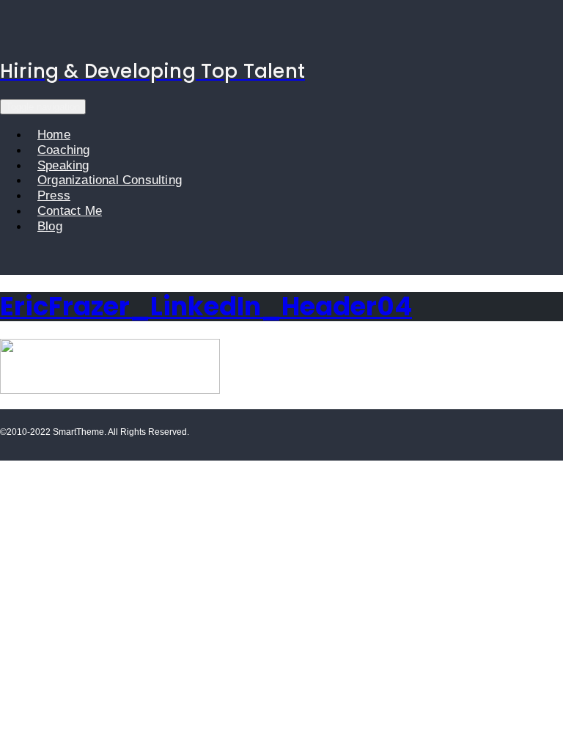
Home (53, 135)
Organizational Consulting (109, 180)
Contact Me (69, 211)
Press (53, 195)
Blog (49, 226)
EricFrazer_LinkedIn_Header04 (206, 306)
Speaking (63, 165)
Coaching (63, 150)
